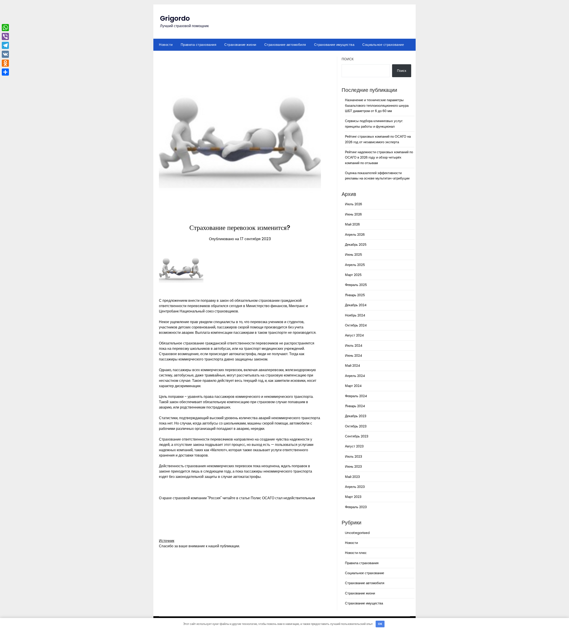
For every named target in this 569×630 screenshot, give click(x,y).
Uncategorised (357, 532)
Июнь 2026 (353, 214)
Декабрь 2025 (356, 244)
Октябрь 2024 (356, 325)
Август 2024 (354, 335)
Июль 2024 (353, 345)
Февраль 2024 (356, 396)
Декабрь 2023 (355, 416)
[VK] (5, 54)
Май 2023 (352, 476)
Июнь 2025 (353, 254)
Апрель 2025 (355, 264)
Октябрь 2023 (356, 426)
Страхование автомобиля (285, 44)
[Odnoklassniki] (5, 63)
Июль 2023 (353, 456)
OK (380, 624)
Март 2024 (353, 385)
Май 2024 (352, 365)
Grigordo (175, 18)
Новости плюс (356, 552)
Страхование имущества (334, 44)
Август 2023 (354, 446)
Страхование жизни (240, 44)
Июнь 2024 (353, 355)
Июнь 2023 (353, 466)
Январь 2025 (355, 295)
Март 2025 (353, 274)
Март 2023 (353, 496)
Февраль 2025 (356, 284)
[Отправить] (5, 72)
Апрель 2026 (355, 234)
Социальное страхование (383, 44)
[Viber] (5, 36)
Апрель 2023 (355, 486)
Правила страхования (198, 44)
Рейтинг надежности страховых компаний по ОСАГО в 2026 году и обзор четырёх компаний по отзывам (379, 157)
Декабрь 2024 (356, 305)
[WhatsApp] (5, 27)
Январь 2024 (355, 406)
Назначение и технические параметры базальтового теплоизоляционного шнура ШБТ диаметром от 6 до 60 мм (377, 105)
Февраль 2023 (356, 507)
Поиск (348, 59)
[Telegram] (5, 45)
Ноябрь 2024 (355, 315)
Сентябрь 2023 (356, 436)
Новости (166, 44)
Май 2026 (352, 224)
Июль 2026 (353, 204)
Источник (166, 540)
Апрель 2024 (355, 375)
